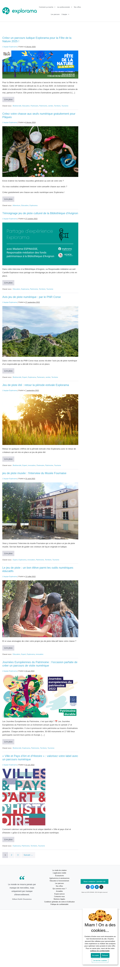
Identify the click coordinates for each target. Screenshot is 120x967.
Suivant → (28, 855)
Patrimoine (43, 106)
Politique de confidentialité (59, 904)
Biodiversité (17, 106)
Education (26, 106)
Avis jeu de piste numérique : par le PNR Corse (31, 296)
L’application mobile (59, 872)
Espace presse (59, 893)
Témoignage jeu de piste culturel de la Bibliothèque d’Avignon (40, 213)
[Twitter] (92, 887)
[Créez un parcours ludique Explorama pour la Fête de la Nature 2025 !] (40, 65)
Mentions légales (59, 899)
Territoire (57, 106)
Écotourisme (59, 875)
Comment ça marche (46, 7)
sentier (50, 106)
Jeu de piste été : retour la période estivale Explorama (35, 385)
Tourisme (65, 106)
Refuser (105, 955)
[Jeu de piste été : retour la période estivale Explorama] (40, 419)
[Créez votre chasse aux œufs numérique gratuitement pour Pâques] (40, 151)
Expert (24, 377)
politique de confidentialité (99, 951)
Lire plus (9, 99)
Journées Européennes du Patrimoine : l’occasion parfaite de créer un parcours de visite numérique (39, 664)
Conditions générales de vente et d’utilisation (59, 901)
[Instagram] (101, 887)
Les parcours (55, 14)
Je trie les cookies (100, 960)
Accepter (95, 955)
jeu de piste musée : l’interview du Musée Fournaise (34, 473)
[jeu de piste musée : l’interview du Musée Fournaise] (40, 510)
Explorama (34, 205)
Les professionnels (63, 7)
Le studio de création (59, 870)
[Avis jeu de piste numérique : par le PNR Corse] (40, 331)
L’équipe (64, 14)
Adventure (16, 205)
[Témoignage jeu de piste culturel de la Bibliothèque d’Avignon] (40, 244)
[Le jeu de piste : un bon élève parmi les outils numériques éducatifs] (40, 608)
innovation (32, 465)
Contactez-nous (59, 896)
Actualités (59, 891)
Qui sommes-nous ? (59, 888)
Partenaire (34, 106)
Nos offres (77, 7)
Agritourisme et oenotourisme (59, 878)
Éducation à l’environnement (59, 880)
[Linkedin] (97, 887)
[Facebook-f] (88, 887)
